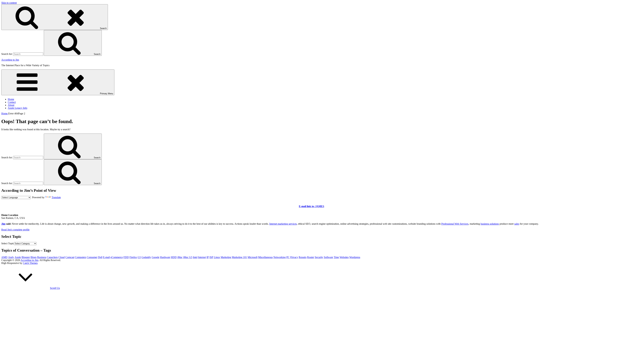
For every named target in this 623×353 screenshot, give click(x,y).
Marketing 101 (239, 257)
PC (288, 257)
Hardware (165, 257)
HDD (174, 257)
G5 (139, 257)
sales (516, 223)
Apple (18, 257)
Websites (344, 257)
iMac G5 (187, 257)
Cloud (61, 257)
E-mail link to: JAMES (311, 206)
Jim (3, 223)
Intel (195, 257)
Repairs (302, 257)
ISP (211, 257)
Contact (12, 102)
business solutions (490, 223)
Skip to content (9, 2)
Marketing (226, 257)
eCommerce (116, 257)
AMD (4, 257)
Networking (279, 257)
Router (310, 257)
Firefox (133, 257)
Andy (11, 257)
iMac (180, 257)
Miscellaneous (265, 257)
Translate (56, 197)
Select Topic (7, 243)
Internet (202, 257)
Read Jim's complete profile (15, 229)
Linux (217, 257)
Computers (80, 257)
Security (319, 257)
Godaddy (146, 257)
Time (336, 257)
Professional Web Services (454, 223)
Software (328, 257)
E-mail (106, 257)
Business (41, 257)
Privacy (294, 257)
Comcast (69, 257)
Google (155, 257)
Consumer (92, 257)
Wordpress (354, 257)
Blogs (34, 257)
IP (208, 257)
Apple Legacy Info (17, 108)
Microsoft (252, 257)
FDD (126, 257)
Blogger (26, 257)
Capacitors (52, 257)
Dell (100, 257)
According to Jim (10, 59)
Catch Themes (30, 263)
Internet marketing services (283, 223)
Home (11, 99)
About (11, 105)
